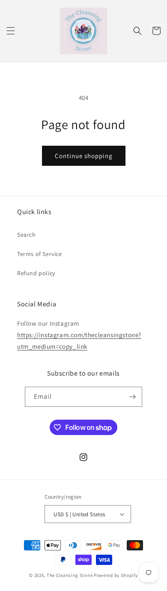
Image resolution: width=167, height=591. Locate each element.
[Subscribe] (132, 397)
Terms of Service (39, 254)
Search (26, 234)
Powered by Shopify (116, 575)
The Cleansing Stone (69, 575)
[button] (10, 30)
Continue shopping (84, 156)
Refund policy (36, 273)
